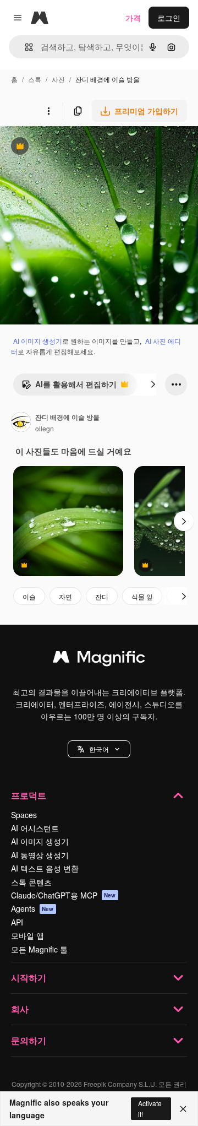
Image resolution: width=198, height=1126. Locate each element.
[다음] (153, 384)
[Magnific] (99, 659)
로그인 (168, 17)
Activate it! (150, 1108)
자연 (65, 596)
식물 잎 (142, 596)
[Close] (183, 1109)
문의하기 (28, 1040)
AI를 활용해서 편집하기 (69, 386)
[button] (99, 749)
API (17, 922)
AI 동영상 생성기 (40, 854)
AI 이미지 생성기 (37, 340)
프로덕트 (28, 795)
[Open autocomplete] (24, 47)
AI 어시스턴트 (35, 827)
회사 (20, 1009)
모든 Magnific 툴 (39, 949)
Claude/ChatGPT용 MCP (63, 895)
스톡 (34, 79)
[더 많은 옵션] (48, 111)
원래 (63, 147)
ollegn (44, 428)
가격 (133, 17)
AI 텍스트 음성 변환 (45, 868)
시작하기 (28, 977)
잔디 (101, 596)
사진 (58, 79)
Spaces (24, 814)
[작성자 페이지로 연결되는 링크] (21, 423)
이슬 (29, 596)
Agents (32, 908)
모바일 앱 (27, 935)
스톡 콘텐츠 (31, 881)
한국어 (99, 749)
